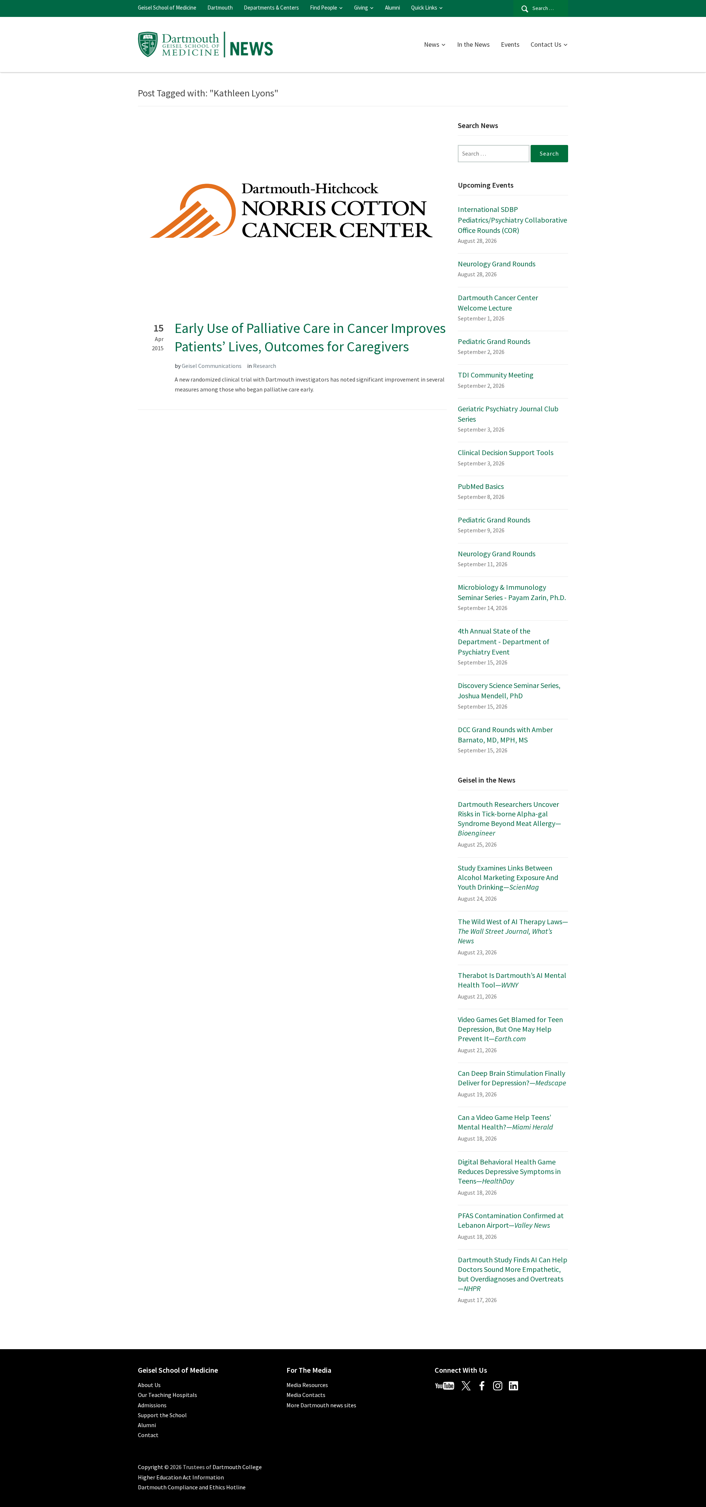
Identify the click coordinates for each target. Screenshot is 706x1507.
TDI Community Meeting (496, 374)
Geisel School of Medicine (167, 7)
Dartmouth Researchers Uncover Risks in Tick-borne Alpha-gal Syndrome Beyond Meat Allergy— (509, 818)
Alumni (392, 7)
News (431, 44)
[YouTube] (447, 1385)
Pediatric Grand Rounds (494, 341)
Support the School (162, 1415)
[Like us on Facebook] (484, 1385)
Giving (361, 7)
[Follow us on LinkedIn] (516, 1385)
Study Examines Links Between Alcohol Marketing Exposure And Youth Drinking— (508, 877)
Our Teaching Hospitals (167, 1394)
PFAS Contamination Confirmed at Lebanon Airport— (511, 1220)
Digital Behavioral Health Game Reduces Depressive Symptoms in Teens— (509, 1171)
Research (264, 365)
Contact (148, 1435)
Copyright (150, 1467)
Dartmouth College (237, 1467)
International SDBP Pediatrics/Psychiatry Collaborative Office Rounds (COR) (512, 219)
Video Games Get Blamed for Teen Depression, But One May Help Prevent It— (510, 1029)
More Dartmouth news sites (321, 1405)
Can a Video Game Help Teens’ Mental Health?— (505, 1122)
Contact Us (546, 44)
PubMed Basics (481, 486)
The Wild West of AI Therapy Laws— (513, 931)
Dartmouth (220, 7)
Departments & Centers (271, 7)
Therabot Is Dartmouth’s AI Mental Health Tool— (512, 980)
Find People (323, 7)
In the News (473, 44)
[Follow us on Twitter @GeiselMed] (469, 1385)
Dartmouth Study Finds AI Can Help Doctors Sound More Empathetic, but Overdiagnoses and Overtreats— (512, 1274)
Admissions (152, 1405)
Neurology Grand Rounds (496, 263)
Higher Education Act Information (181, 1477)
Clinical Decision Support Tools (505, 452)
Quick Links (424, 7)
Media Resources (307, 1385)
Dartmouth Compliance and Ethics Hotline (192, 1487)
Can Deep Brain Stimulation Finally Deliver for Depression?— (512, 1077)
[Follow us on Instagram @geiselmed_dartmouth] (500, 1385)
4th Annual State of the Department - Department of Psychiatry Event (503, 641)
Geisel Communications (212, 365)
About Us (149, 1385)
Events (510, 44)
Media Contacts (305, 1394)
